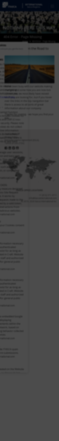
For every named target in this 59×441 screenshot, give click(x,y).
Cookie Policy (7, 97)
